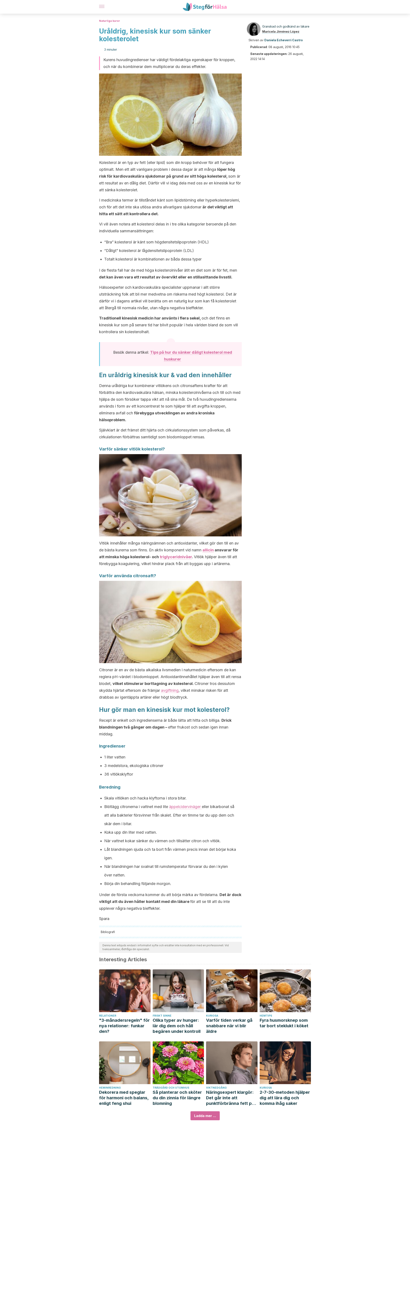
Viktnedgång (216, 1087)
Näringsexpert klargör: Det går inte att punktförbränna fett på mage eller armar (230, 1098)
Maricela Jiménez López (280, 31)
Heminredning (110, 1087)
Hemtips (266, 1015)
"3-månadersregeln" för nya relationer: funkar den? (124, 1026)
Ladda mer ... (205, 1116)
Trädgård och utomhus (171, 1087)
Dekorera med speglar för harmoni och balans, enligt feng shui (124, 1098)
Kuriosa (212, 1015)
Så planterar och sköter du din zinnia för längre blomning (177, 1098)
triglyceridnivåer (176, 557)
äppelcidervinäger (185, 806)
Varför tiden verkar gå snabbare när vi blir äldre (229, 1026)
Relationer (107, 1015)
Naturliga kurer (109, 20)
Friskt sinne (162, 1015)
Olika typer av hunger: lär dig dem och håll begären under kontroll (177, 1026)
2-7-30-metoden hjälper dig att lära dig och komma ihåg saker (285, 1098)
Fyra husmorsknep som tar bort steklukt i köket (284, 1023)
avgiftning (170, 690)
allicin (208, 550)
